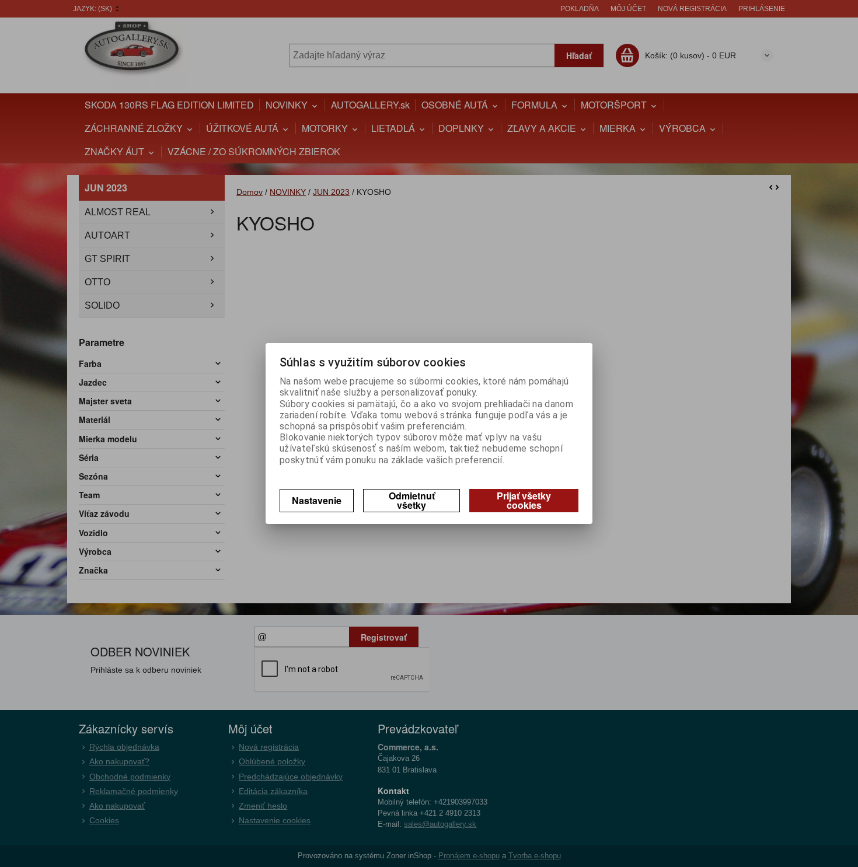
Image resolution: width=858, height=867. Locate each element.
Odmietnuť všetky (412, 500)
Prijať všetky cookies (524, 500)
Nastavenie (316, 500)
